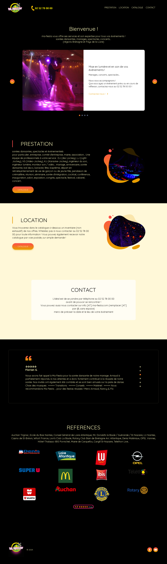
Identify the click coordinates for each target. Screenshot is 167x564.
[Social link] (149, 549)
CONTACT (150, 7)
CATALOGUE (137, 7)
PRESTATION (110, 7)
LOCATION (124, 7)
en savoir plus (130, 102)
